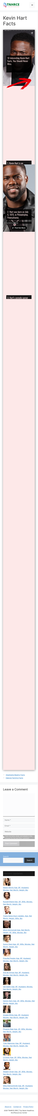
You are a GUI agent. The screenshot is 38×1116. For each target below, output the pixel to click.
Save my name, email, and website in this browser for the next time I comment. (18, 837)
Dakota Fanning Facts (14, 778)
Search (6, 856)
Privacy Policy (28, 1107)
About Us (8, 1107)
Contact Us (17, 1107)
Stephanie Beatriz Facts (15, 775)
